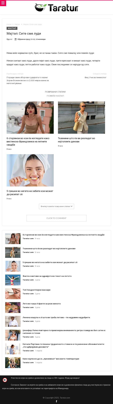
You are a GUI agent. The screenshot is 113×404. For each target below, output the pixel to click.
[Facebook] (56, 401)
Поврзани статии (55, 92)
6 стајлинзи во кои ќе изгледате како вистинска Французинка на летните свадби (28, 141)
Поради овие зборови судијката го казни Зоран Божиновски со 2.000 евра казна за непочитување (28, 78)
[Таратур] (56, 3)
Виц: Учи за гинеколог (95, 76)
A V (10, 39)
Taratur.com (28, 238)
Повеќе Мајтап (55, 96)
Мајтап (17, 24)
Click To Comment (56, 218)
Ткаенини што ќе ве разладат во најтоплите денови (76, 140)
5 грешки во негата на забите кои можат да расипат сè (30, 193)
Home (9, 24)
